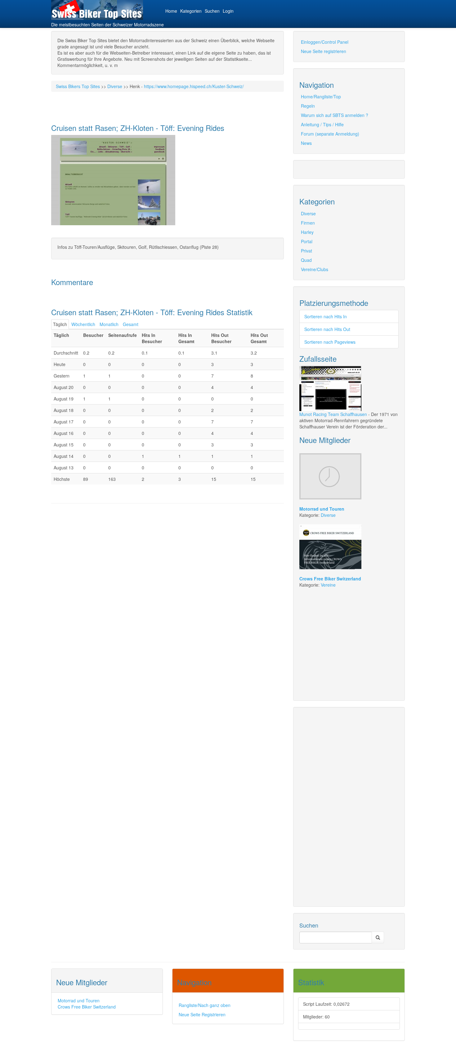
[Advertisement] (123, 525)
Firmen (308, 223)
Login (228, 11)
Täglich (60, 324)
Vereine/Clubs (314, 269)
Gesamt (130, 324)
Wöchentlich (83, 324)
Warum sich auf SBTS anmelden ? (334, 115)
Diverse (114, 86)
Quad (306, 260)
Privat (306, 251)
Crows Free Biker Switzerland (87, 1007)
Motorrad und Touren (79, 1000)
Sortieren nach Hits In (325, 316)
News (306, 143)
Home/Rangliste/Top (321, 96)
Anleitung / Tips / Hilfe (322, 124)
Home (171, 11)
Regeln (308, 106)
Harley (307, 232)
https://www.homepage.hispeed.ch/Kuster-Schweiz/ (194, 86)
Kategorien (191, 11)
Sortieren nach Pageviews (329, 342)
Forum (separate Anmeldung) (330, 134)
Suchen (212, 11)
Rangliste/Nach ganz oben (204, 1005)
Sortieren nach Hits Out (327, 329)
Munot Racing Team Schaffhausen (333, 414)
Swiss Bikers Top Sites (78, 86)
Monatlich (109, 324)
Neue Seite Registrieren (202, 1014)
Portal (306, 241)
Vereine (328, 585)
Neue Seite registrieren (323, 51)
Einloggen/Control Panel (324, 42)
